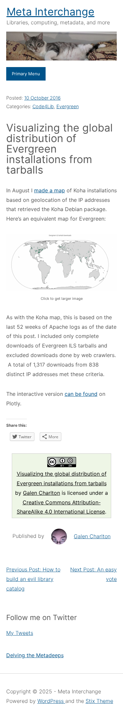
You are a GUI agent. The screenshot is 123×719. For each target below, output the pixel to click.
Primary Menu (26, 73)
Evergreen (67, 106)
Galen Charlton (41, 493)
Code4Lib (43, 106)
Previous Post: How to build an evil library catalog (33, 579)
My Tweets (19, 633)
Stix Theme (99, 701)
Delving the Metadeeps (35, 655)
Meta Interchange (50, 11)
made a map (49, 190)
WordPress (51, 701)
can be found (81, 394)
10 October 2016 (42, 98)
